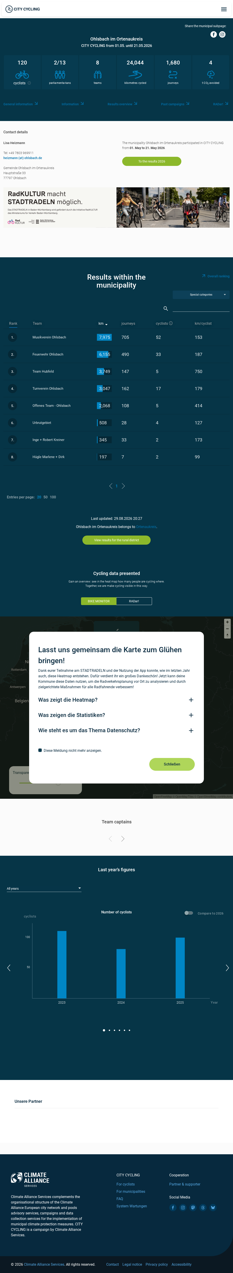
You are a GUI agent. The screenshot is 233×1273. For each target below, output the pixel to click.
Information (70, 104)
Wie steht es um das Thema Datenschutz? (89, 730)
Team (37, 323)
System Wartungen (131, 1206)
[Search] (166, 308)
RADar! (218, 104)
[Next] (122, 840)
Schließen (172, 764)
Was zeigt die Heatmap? (68, 700)
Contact (112, 1264)
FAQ (119, 1199)
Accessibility (182, 1264)
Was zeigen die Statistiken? (71, 715)
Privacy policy (157, 1264)
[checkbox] (116, 750)
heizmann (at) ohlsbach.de (22, 158)
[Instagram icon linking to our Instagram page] (183, 1207)
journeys (128, 323)
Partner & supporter (184, 1184)
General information (18, 104)
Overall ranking (219, 276)
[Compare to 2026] (189, 913)
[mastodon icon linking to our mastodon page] (193, 1207)
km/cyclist (203, 323)
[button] (8, 968)
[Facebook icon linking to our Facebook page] (173, 1207)
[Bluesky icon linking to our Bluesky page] (213, 1207)
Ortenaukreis (146, 527)
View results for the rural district (116, 540)
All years (13, 888)
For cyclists (125, 1184)
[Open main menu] (224, 9)
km (101, 323)
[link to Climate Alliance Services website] (30, 1179)
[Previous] (111, 840)
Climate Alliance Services (44, 1264)
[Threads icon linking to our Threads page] (203, 1207)
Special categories (201, 294)
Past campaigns (172, 104)
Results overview (120, 104)
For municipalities (130, 1191)
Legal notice (132, 1264)
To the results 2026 (151, 161)
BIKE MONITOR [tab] (99, 601)
